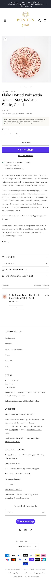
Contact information (32, 576)
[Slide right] (31, 87)
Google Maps (36, 426)
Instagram (13, 430)
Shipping (15, 113)
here (25, 426)
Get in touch (10, 338)
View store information (14, 169)
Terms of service (26, 573)
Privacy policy (13, 573)
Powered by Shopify (27, 569)
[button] (5, 20)
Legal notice (18, 576)
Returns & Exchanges (14, 349)
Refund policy (41, 569)
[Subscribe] (43, 512)
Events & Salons (34, 430)
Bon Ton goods (15, 569)
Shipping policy (39, 573)
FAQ (6, 366)
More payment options (25, 156)
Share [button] (6, 242)
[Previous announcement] (4, 4)
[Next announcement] (46, 4)
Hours (7, 355)
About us (8, 344)
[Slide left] (20, 87)
